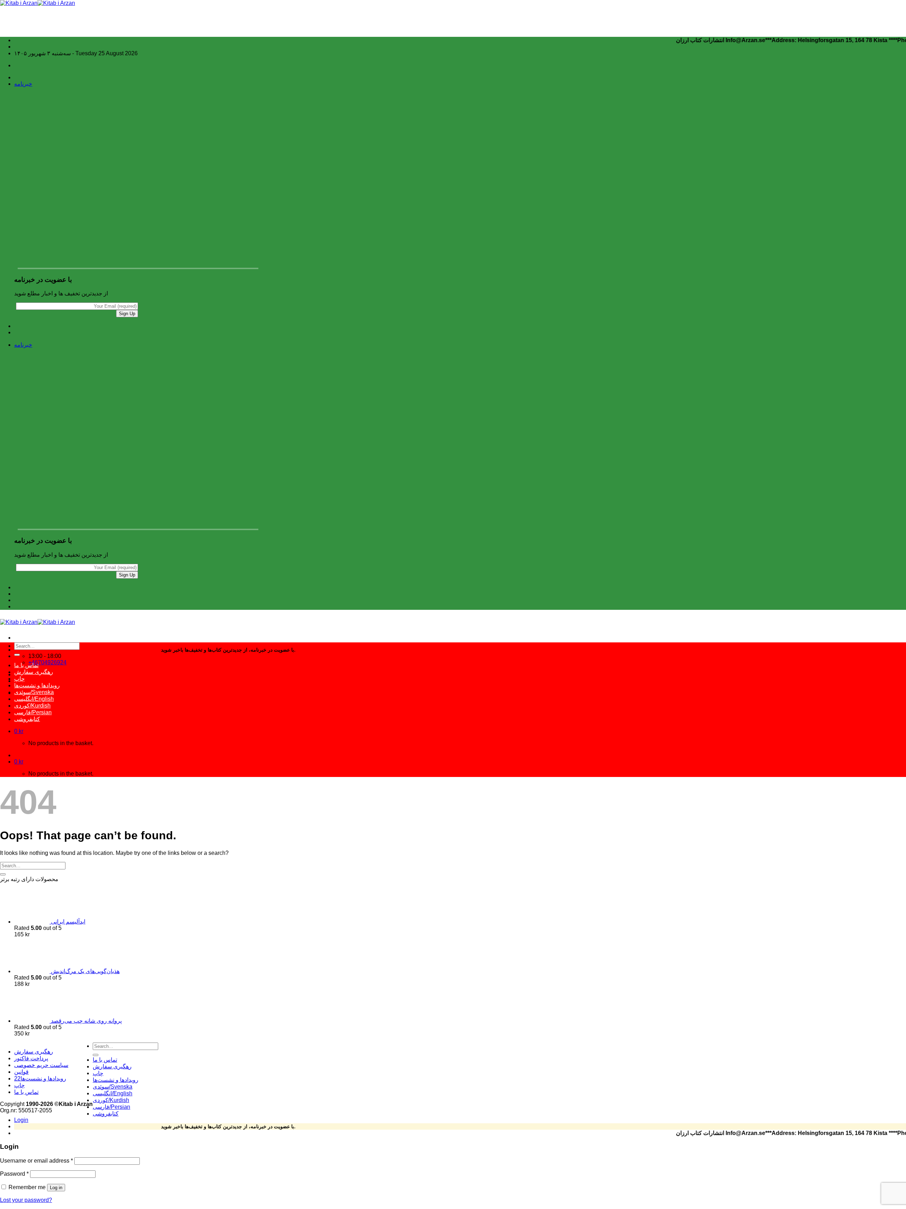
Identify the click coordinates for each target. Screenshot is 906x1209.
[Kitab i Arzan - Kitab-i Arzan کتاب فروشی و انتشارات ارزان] (37, 3)
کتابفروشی (27, 719)
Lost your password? (26, 1200)
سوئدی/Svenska (34, 692)
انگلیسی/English (34, 699)
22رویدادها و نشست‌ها (40, 1078)
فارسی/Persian (33, 712)
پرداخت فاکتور (31, 1058)
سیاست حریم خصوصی (41, 1065)
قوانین (21, 1072)
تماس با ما (26, 665)
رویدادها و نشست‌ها (37, 685)
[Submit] (17, 655)
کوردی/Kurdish (32, 706)
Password (14, 1174)
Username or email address (36, 1161)
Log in (56, 1187)
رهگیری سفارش (33, 672)
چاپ (19, 679)
